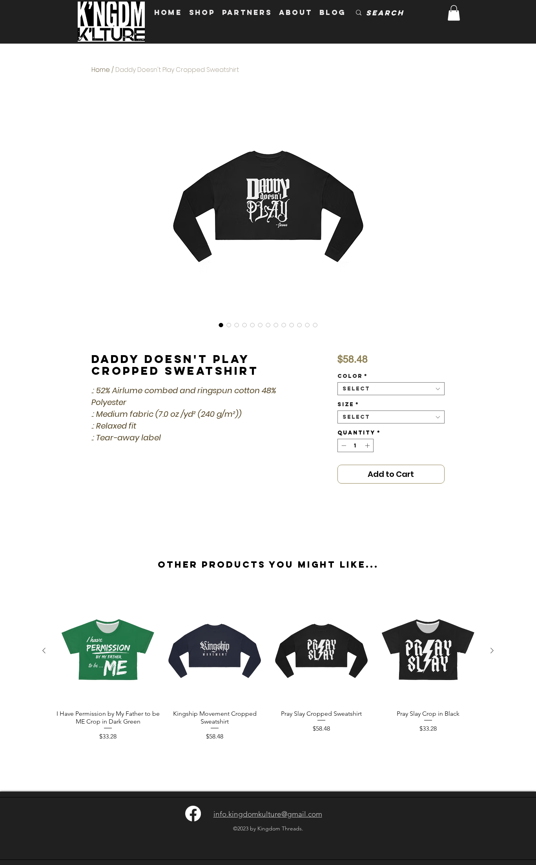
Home (100, 69)
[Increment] (368, 445)
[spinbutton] (355, 445)
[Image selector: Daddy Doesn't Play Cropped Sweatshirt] (221, 325)
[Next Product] (492, 650)
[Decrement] (343, 445)
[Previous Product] (44, 650)
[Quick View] (107, 651)
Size (348, 404)
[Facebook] (193, 813)
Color (352, 376)
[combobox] (391, 388)
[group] (268, 670)
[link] (453, 12)
